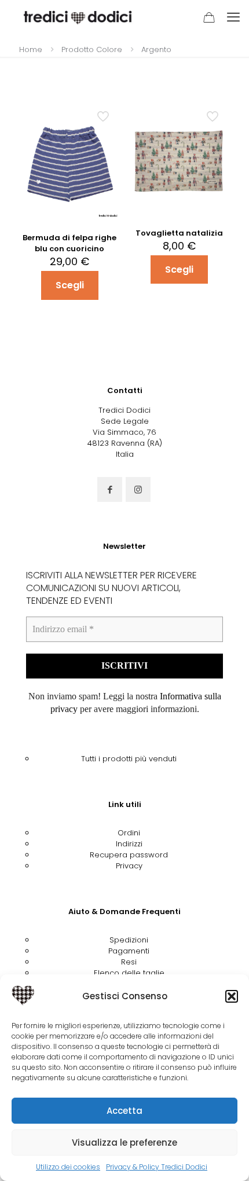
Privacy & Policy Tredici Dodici (156, 1167)
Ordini (129, 832)
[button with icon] (109, 489)
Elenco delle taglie (129, 972)
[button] (231, 996)
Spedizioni (128, 939)
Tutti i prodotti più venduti (129, 758)
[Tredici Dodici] (78, 17)
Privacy (129, 865)
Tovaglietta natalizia (179, 233)
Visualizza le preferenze (124, 1142)
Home (30, 49)
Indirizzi (129, 843)
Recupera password (129, 854)
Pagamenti (128, 950)
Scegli (70, 285)
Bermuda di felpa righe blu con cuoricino (69, 243)
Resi (129, 961)
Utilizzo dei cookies (68, 1167)
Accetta (124, 1111)
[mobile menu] (233, 17)
